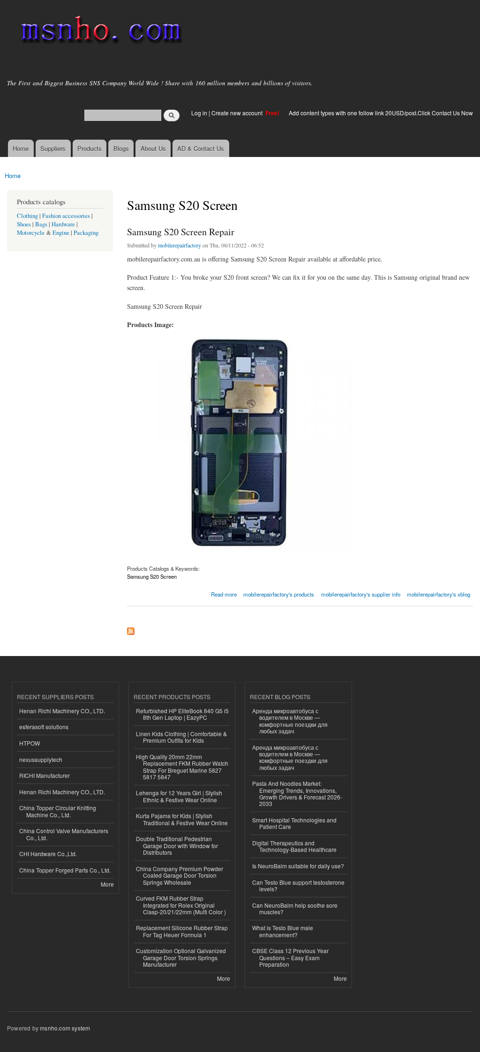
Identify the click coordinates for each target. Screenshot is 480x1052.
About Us (153, 148)
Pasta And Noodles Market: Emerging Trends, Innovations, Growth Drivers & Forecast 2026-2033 (297, 793)
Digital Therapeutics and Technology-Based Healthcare (294, 846)
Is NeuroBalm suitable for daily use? (298, 866)
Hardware (63, 224)
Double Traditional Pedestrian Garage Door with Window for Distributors (177, 845)
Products (89, 148)
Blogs (121, 148)
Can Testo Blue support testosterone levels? (298, 885)
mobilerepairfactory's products (278, 594)
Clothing (27, 216)
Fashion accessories (66, 216)
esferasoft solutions (43, 727)
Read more (224, 593)
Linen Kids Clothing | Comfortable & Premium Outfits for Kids (181, 737)
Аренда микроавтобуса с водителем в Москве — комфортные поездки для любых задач (290, 721)
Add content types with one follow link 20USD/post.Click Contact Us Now (381, 113)
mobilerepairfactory (179, 245)
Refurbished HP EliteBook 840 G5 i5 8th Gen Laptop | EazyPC (182, 714)
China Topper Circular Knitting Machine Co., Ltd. (57, 811)
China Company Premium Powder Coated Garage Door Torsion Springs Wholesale (179, 875)
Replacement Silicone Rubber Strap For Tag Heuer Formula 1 (182, 931)
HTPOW (29, 743)
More (107, 884)
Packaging (86, 233)
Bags (41, 224)
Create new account (237, 113)
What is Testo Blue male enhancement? (282, 931)
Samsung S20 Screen (152, 576)
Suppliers (53, 148)
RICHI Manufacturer (44, 775)
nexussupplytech (40, 759)
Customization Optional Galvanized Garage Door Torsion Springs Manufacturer (181, 957)
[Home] (99, 31)
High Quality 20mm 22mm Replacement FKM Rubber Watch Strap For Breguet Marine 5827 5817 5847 (182, 767)
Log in (199, 113)
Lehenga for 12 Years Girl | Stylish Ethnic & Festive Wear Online (179, 796)
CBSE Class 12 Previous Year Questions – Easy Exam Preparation (290, 957)
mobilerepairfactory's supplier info (360, 594)
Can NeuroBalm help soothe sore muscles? (295, 908)
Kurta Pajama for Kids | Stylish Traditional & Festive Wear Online (182, 819)
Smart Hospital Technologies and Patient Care (294, 823)
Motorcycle (31, 233)
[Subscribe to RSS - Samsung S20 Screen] (131, 628)
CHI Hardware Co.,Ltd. (48, 854)
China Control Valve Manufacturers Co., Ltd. (63, 834)
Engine (60, 233)
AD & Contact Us (200, 148)
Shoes (24, 224)
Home (21, 148)
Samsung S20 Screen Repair (180, 231)
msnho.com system (65, 1028)
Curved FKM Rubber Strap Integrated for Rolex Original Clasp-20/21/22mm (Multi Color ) (181, 905)
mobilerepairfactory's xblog (438, 594)
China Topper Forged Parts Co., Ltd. (65, 870)
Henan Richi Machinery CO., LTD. (62, 711)
